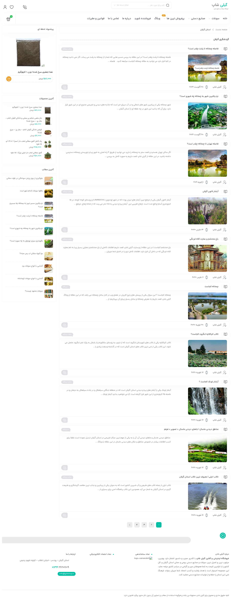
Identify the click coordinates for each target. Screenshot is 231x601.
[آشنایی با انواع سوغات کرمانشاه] (48, 281)
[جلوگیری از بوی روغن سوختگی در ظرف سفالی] (48, 181)
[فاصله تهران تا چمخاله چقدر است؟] (200, 163)
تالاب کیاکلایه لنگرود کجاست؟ (204, 334)
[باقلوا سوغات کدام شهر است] (48, 193)
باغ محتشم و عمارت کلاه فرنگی (204, 239)
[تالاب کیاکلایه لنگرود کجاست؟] (200, 353)
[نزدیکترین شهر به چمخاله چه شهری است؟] (200, 115)
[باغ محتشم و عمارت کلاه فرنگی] (200, 258)
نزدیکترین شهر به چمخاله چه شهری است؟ (199, 96)
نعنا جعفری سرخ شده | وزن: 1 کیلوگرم (35, 72)
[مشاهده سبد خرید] (8, 19)
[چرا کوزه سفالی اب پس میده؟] (48, 256)
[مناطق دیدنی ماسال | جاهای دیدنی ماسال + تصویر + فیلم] (200, 448)
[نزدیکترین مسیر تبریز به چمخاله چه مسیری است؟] (48, 206)
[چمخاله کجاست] (200, 305)
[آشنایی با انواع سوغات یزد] (48, 268)
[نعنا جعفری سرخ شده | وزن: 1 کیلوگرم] (29, 52)
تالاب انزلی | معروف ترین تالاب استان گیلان (198, 477)
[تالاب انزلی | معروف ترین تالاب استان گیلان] (200, 496)
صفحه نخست (221, 29)
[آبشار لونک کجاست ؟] (200, 401)
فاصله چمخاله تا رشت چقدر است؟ (203, 48)
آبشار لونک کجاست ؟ (208, 381)
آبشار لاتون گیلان (210, 191)
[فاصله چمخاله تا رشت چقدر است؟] (200, 68)
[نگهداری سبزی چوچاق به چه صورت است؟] (48, 243)
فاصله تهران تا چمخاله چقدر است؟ (202, 144)
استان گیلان (205, 29)
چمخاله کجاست (211, 286)
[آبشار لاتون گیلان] (200, 210)
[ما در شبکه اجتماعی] (18, 7)
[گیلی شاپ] (219, 7)
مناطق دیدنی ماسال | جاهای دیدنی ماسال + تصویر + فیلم (191, 429)
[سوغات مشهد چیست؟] (48, 293)
